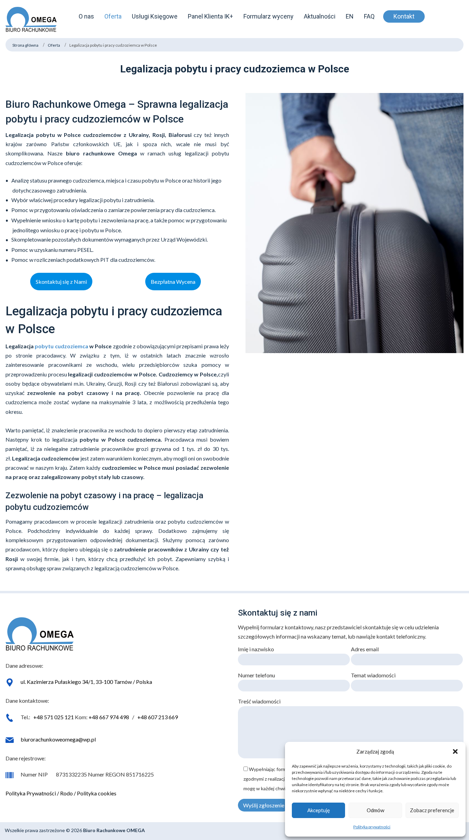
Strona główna (25, 45)
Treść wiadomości (259, 701)
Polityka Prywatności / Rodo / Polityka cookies (60, 793)
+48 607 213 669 (157, 717)
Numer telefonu (256, 675)
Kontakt (403, 16)
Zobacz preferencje (432, 810)
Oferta (54, 45)
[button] (455, 751)
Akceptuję (318, 810)
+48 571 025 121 (53, 717)
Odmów (375, 810)
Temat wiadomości (373, 675)
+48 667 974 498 (109, 717)
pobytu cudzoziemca (61, 346)
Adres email (365, 649)
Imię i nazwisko (256, 649)
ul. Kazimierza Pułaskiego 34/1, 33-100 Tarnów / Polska (86, 681)
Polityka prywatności (371, 826)
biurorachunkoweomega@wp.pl (58, 739)
